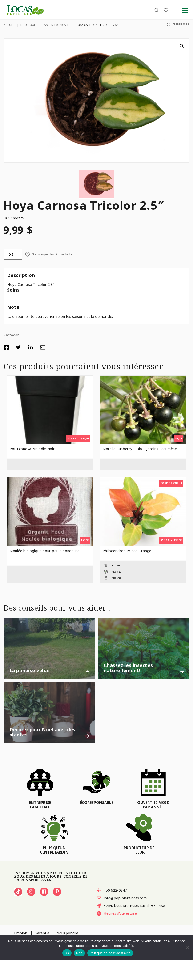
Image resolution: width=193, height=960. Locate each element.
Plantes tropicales (55, 25)
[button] (181, 46)
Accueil (9, 25)
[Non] (187, 947)
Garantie (42, 932)
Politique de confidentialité (110, 953)
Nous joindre (67, 932)
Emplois (21, 932)
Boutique (28, 25)
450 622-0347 (115, 890)
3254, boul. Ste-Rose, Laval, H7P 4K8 (134, 905)
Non (79, 953)
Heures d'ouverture (120, 913)
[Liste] (166, 10)
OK (67, 953)
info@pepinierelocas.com (125, 898)
